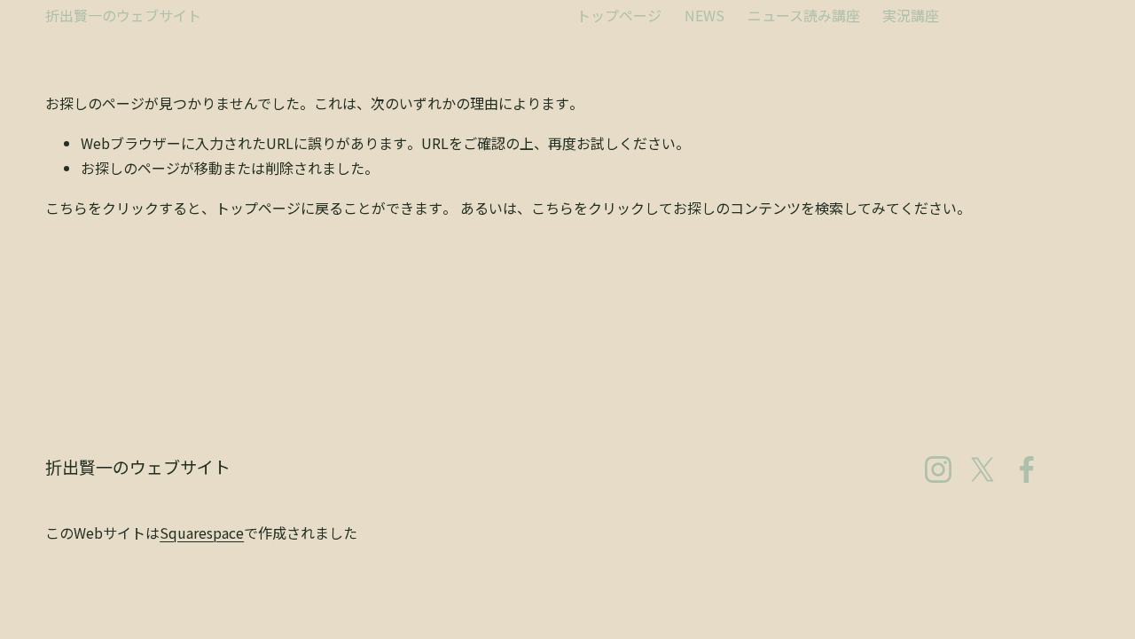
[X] (982, 469)
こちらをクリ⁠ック (102, 207)
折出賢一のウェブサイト (123, 15)
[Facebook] (1027, 469)
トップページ (618, 15)
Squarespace (202, 532)
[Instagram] (938, 469)
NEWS (704, 15)
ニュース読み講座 (804, 15)
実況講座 (910, 15)
